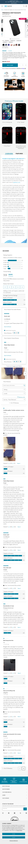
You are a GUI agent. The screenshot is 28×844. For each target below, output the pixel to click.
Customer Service (6, 792)
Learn (3, 795)
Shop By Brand (6, 789)
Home (2, 9)
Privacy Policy (19, 830)
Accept (13, 834)
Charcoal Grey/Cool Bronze (19, 45)
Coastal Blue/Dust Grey (6, 45)
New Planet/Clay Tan (16, 45)
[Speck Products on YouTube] (14, 813)
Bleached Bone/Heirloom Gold (14, 45)
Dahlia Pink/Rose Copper (11, 45)
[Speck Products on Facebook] (8, 813)
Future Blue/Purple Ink (9, 45)
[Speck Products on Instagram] (2, 813)
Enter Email (5, 808)
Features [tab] (19, 153)
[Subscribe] (25, 809)
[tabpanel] (14, 199)
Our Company (5, 798)
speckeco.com (16, 182)
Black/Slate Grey (4, 45)
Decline (13, 837)
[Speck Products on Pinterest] (26, 813)
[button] (26, 6)
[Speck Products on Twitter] (20, 813)
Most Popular (6, 786)
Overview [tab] (9, 153)
